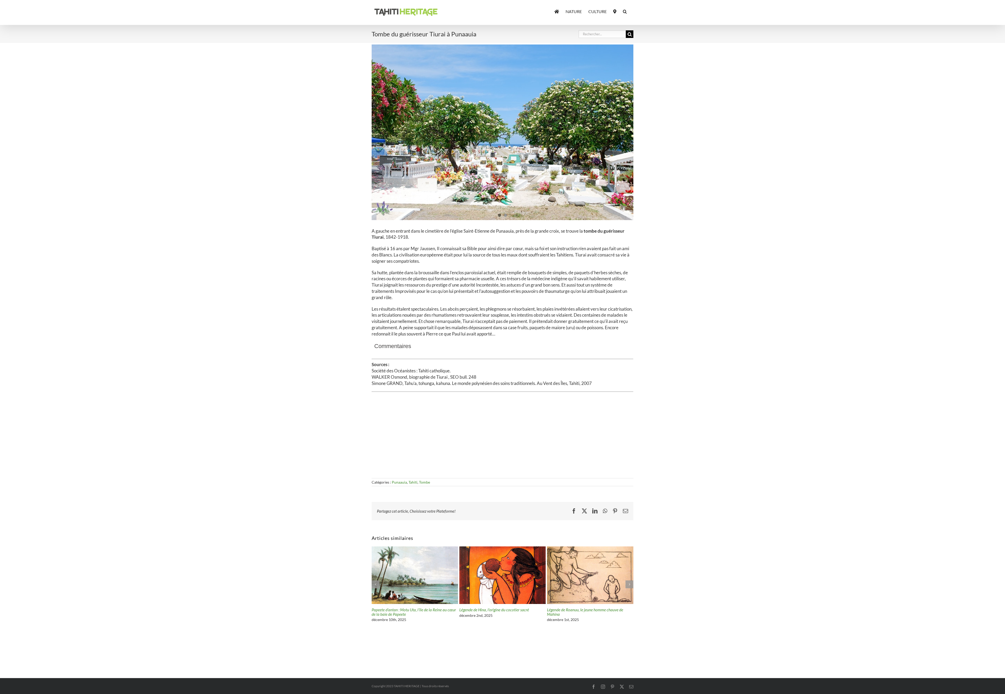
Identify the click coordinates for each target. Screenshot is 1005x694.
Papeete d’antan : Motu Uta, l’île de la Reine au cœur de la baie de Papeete (589, 612)
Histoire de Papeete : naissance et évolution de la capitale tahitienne (498, 612)
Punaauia (399, 482)
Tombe (424, 482)
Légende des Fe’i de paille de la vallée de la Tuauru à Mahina (413, 612)
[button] (625, 11)
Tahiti (413, 482)
